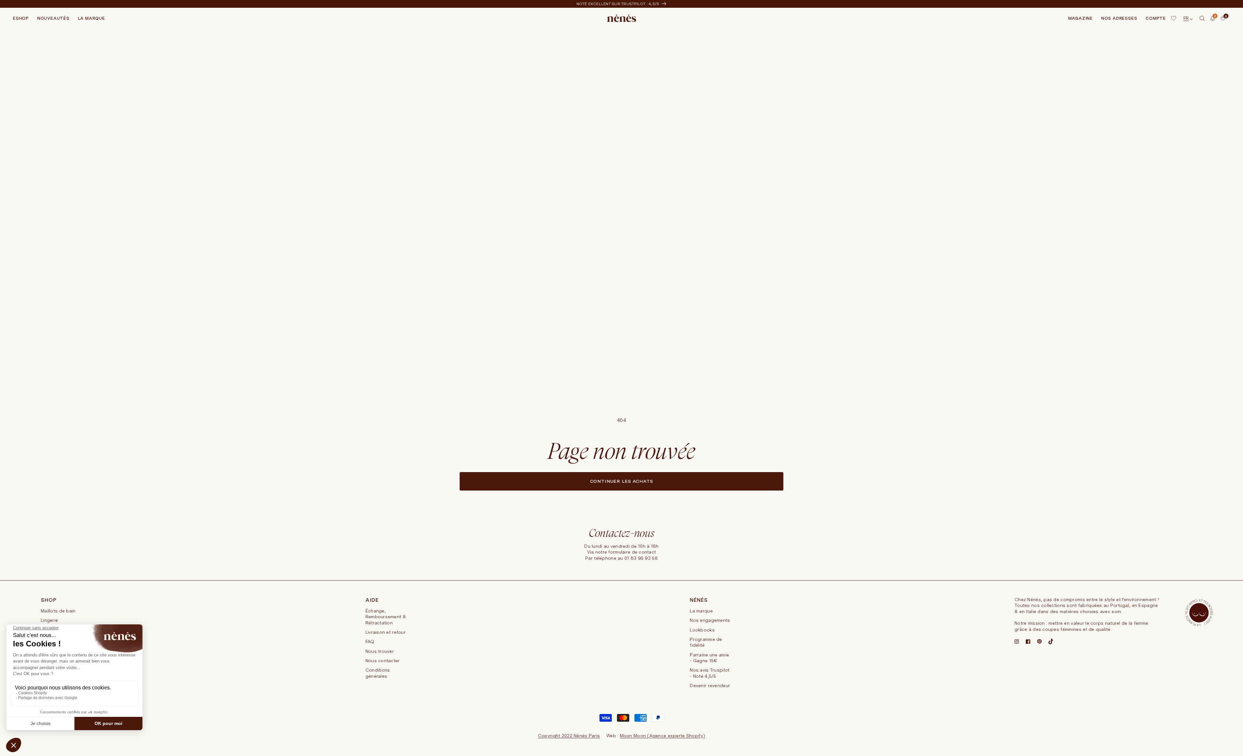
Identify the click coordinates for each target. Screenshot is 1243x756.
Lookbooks (702, 629)
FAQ (370, 641)
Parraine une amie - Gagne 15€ (709, 657)
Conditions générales (377, 672)
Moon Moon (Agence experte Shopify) (662, 735)
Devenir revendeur (710, 685)
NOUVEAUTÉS (53, 18)
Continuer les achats (621, 481)
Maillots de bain (58, 610)
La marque (701, 610)
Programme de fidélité (706, 642)
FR (1186, 18)
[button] (1202, 18)
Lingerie (49, 620)
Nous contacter (382, 660)
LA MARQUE (91, 18)
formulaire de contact (632, 552)
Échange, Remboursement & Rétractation (385, 616)
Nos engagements (710, 620)
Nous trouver (379, 651)
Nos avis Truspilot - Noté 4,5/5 (709, 672)
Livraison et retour (385, 632)
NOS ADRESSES (1119, 18)
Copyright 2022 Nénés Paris (569, 735)
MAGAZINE (1080, 18)
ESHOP (21, 18)
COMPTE (1156, 18)
